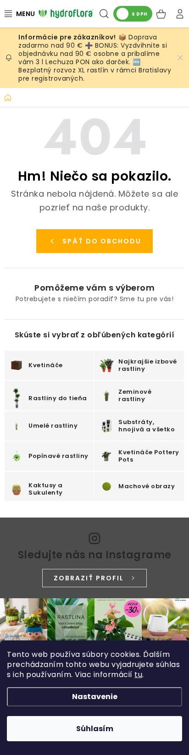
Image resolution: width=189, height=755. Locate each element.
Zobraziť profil (89, 578)
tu (138, 674)
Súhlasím (94, 728)
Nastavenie (94, 696)
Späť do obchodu (101, 241)
